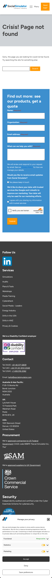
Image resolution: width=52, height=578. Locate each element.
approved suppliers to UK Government (24, 465)
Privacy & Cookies (10, 326)
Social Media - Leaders (12, 306)
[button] (48, 519)
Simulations (7, 277)
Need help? (45, 6)
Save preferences (26, 572)
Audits (5, 282)
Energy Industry (9, 310)
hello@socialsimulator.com (19, 377)
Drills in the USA (9, 316)
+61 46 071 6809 (19, 365)
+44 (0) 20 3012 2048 (20, 368)
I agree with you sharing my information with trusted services (25, 201)
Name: (14, 110)
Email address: (17, 134)
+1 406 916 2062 (19, 371)
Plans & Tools (8, 286)
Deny (26, 566)
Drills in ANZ (7, 320)
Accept (26, 559)
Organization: (17, 122)
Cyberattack (7, 301)
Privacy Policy (27, 167)
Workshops (7, 291)
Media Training (8, 296)
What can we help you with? (23, 146)
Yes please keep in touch (19, 182)
